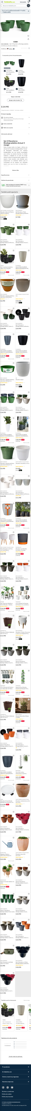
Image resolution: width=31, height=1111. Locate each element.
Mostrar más (15, 170)
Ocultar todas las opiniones (15, 1056)
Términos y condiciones (8, 1091)
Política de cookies (7, 1094)
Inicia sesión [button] (23, 2)
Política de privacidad (7, 1096)
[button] (15, 6)
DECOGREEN (4, 44)
